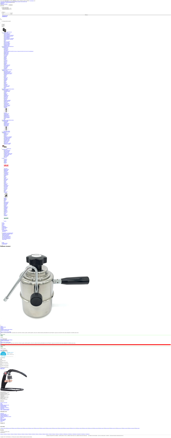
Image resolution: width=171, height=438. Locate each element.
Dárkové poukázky (18, 1)
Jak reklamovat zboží (3, 414)
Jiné (4, 119)
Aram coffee (5, 67)
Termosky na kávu (6, 140)
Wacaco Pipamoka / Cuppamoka (8, 39)
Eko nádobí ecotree (6, 139)
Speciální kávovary (11, 46)
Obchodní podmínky (3, 405)
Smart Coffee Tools (6, 65)
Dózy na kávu (6, 142)
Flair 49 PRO (8, 51)
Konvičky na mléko (6, 105)
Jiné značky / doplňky (7, 131)
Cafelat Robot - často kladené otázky (7, 233)
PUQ (4, 201)
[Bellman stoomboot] (42, 428)
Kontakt (6, 1)
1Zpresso (5, 75)
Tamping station (6, 104)
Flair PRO (11, 51)
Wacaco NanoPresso (7, 34)
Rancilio (5, 59)
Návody (1, 421)
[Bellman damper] (55, 428)
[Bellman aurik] (90, 428)
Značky (3, 158)
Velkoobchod (13, 1)
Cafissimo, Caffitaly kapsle (7, 154)
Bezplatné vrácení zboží (3, 402)
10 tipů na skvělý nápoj (5, 235)
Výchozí (1, 326)
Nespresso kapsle (6, 152)
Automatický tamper (7, 91)
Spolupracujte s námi (3, 406)
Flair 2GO (26, 51)
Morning (5, 199)
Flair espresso (6, 50)
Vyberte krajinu (4, 8)
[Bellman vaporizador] (66, 428)
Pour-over (5, 62)
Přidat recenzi (2, 368)
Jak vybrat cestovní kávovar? (6, 238)
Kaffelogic (5, 215)
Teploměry (5, 112)
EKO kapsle (5, 179)
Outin (5, 40)
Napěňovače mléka (5, 243)
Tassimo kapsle (6, 155)
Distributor (5, 94)
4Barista (5, 161)
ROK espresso (6, 54)
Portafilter (5, 107)
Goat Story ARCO (6, 86)
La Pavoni (5, 192)
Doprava (3, 1)
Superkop (5, 209)
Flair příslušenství (30, 51)
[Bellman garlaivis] (85, 428)
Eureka (5, 181)
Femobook (5, 184)
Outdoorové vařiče (6, 45)
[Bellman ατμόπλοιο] (112, 428)
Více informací (32, 0)
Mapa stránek (2, 417)
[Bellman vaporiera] (125, 428)
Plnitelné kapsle (9, 148)
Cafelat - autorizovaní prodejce (4, 409)
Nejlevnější (2, 328)
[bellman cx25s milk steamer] (85, 330)
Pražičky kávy (6, 134)
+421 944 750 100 (8, 2)
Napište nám (2, 413)
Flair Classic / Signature (16, 51)
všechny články (4, 239)
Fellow (5, 81)
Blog (8, 1)
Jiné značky (5, 78)
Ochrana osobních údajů (3, 415)
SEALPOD (5, 204)
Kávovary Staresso (6, 42)
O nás (1, 1)
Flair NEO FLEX (22, 51)
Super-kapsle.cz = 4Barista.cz (4, 407)
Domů (3, 242)
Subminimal (5, 122)
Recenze (10, 1)
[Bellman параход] (119, 428)
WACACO (5, 212)
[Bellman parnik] (136, 428)
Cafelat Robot (6, 173)
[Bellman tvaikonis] (79, 428)
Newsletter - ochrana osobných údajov (5, 416)
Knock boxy (5, 102)
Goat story (5, 60)
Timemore (5, 80)
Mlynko (5, 83)
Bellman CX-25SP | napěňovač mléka (5, 331)
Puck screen (5, 97)
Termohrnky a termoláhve (7, 137)
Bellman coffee (6, 52)
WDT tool (5, 99)
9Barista (5, 57)
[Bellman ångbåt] (60, 428)
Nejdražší (1, 327)
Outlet (26, 1)
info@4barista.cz (2, 2)
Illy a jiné (5, 157)
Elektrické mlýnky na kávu (7, 73)
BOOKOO (5, 171)
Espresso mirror (6, 114)
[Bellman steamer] (3, 428)
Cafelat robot (6, 48)
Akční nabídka (23, 1)
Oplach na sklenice (6, 117)
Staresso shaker (6, 125)
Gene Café (5, 187)
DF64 (5, 176)
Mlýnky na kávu (9, 69)
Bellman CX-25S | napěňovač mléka (5, 342)
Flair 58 (5, 51)
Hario (5, 88)
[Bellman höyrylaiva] (73, 428)
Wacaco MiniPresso (6, 37)
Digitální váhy (6, 96)
